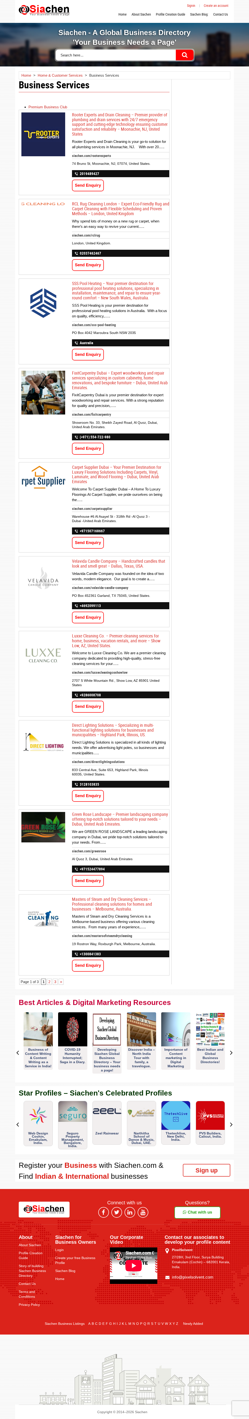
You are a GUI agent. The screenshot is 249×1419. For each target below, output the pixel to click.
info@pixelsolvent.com (192, 1277)
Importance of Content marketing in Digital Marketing (175, 1058)
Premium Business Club (47, 107)
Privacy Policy (29, 1305)
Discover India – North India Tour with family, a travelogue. (141, 1058)
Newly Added (193, 1324)
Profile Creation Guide (170, 14)
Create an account (216, 5)
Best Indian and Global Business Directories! (210, 1056)
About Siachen (141, 14)
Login (59, 1250)
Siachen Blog (65, 1271)
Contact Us (220, 14)
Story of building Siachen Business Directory (32, 1271)
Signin (191, 5)
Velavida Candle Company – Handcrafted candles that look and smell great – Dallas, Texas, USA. (118, 563)
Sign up (207, 1170)
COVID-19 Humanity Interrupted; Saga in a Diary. (72, 1056)
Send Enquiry (88, 185)
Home (122, 14)
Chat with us (199, 1212)
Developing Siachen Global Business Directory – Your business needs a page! (107, 1060)
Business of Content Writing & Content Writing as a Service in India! (38, 1058)
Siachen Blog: (199, 14)
